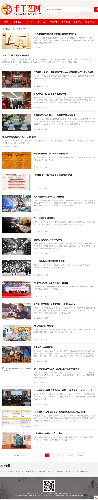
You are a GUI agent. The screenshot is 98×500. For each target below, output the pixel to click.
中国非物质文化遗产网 (45, 471)
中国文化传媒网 (31, 471)
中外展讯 (65, 22)
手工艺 (30, 22)
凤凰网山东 (19, 471)
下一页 (69, 455)
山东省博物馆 (59, 471)
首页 (6, 22)
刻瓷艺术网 (10, 471)
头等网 (2, 471)
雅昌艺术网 (69, 471)
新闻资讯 (18, 22)
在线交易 (53, 22)
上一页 (25, 455)
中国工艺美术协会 (81, 471)
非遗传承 (89, 22)
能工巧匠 (42, 22)
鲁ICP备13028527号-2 (41, 495)
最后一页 (81, 455)
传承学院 (77, 22)
